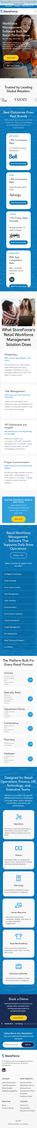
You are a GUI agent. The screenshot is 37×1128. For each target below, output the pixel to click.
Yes (20, 4)
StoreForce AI (27, 6)
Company (8, 6)
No (22, 4)
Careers (17, 6)
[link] (9, 11)
